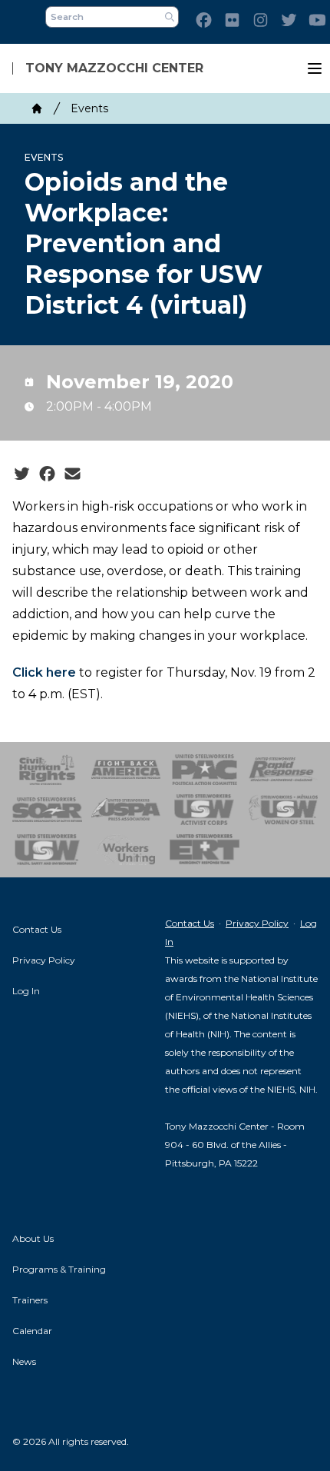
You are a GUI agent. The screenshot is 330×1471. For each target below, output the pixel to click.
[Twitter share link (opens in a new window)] (21, 474)
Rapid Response (283, 769)
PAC (204, 769)
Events (89, 108)
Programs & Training (59, 1269)
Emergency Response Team (204, 849)
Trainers (30, 1300)
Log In (26, 991)
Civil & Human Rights (47, 769)
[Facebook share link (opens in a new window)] (47, 474)
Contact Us (36, 929)
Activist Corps (204, 809)
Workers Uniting (126, 849)
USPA (126, 809)
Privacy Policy (43, 960)
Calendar (32, 1330)
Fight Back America (126, 769)
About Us (33, 1238)
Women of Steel (283, 809)
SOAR (47, 809)
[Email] (72, 474)
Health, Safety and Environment (47, 849)
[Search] (169, 17)
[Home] (37, 108)
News (24, 1361)
